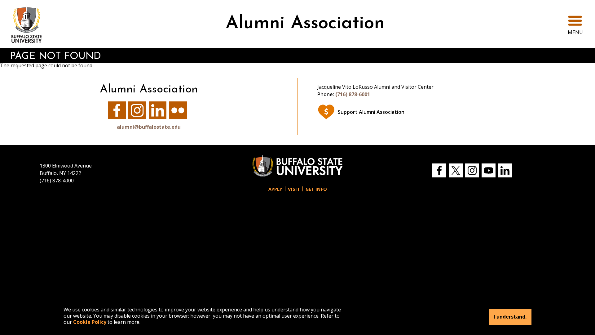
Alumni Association (305, 24)
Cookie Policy (89, 322)
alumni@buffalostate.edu (149, 127)
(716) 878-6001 (352, 94)
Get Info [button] (316, 189)
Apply (275, 189)
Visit (294, 189)
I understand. (510, 317)
